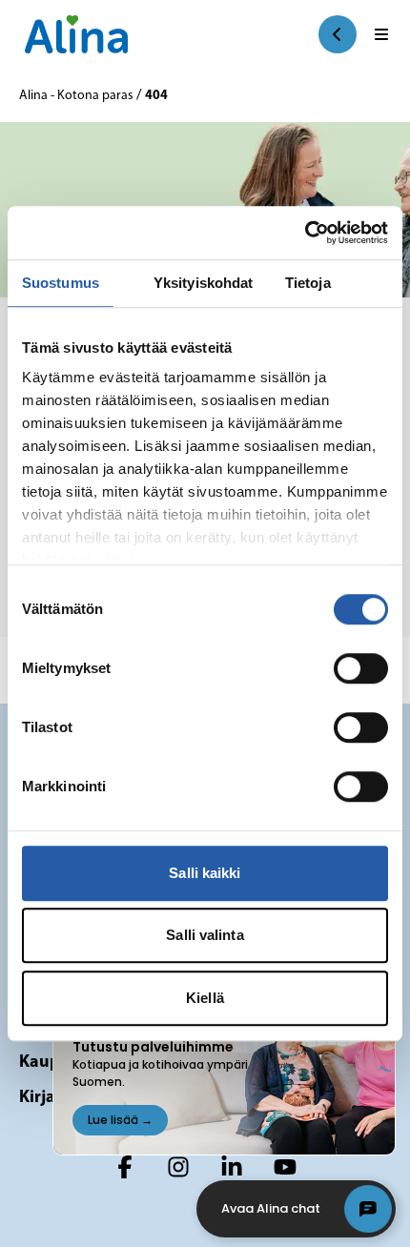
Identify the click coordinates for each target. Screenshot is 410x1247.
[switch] (361, 668)
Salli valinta (204, 935)
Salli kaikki (204, 873)
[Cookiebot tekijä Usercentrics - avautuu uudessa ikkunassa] (304, 232)
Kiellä (205, 998)
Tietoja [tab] (308, 283)
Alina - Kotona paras (77, 96)
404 (156, 96)
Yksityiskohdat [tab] (203, 283)
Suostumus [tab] (60, 283)
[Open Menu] (381, 34)
